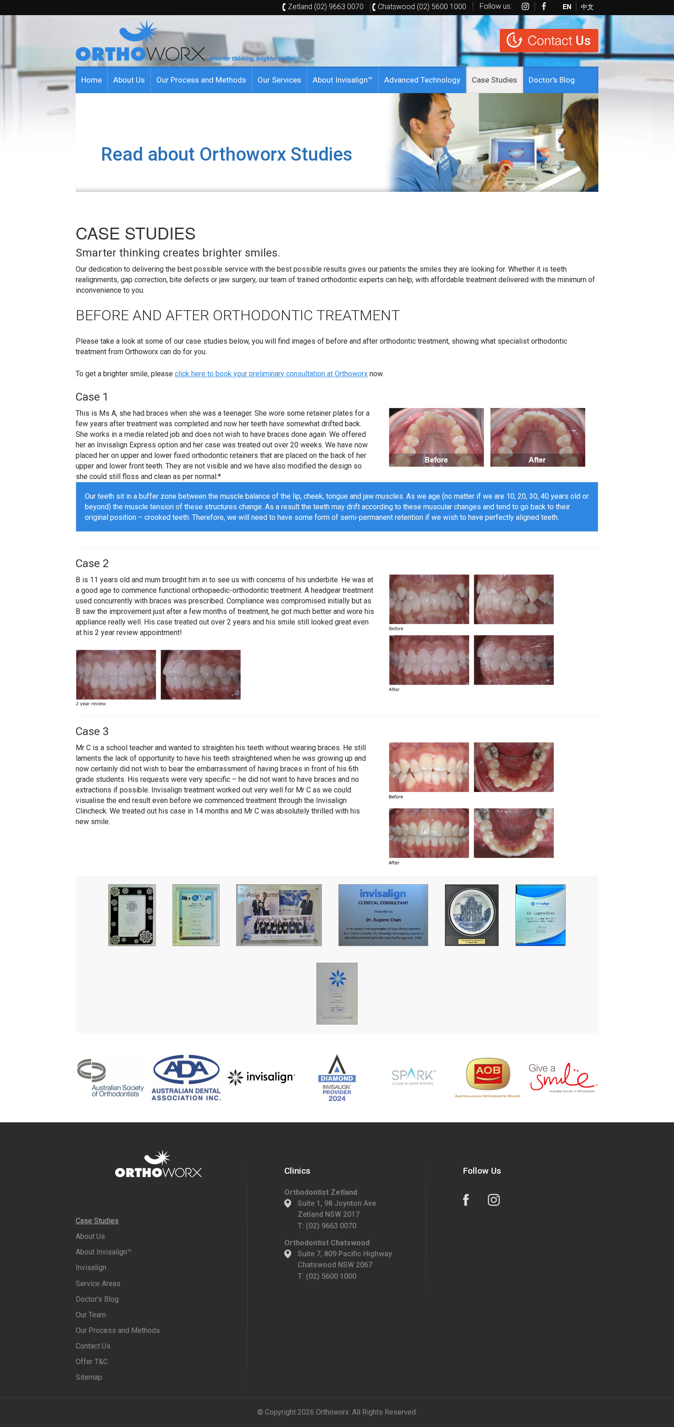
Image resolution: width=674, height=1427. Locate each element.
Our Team (91, 1314)
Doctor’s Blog (552, 79)
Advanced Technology (422, 79)
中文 (587, 6)
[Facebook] (544, 6)
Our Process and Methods (201, 79)
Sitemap (89, 1377)
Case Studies (494, 79)
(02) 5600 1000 (331, 1276)
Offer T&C (92, 1361)
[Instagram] (525, 6)
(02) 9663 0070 (331, 1225)
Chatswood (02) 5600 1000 (422, 6)
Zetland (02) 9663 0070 (326, 6)
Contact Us (93, 1346)
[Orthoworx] (158, 1164)
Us (559, 40)
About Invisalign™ (343, 79)
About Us (129, 79)
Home (91, 79)
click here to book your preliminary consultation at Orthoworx (271, 373)
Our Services (279, 79)
